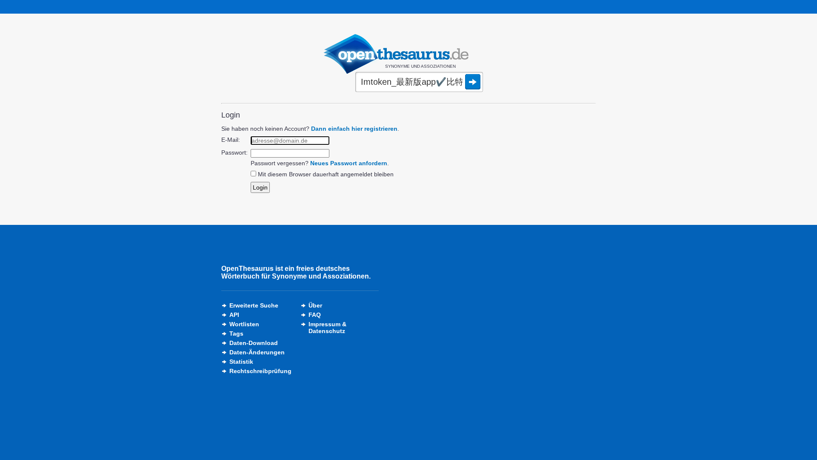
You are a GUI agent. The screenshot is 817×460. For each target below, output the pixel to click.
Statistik (241, 361)
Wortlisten (244, 324)
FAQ (315, 314)
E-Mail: (230, 139)
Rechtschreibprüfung (260, 371)
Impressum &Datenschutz (327, 327)
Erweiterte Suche (253, 305)
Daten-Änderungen (257, 352)
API (234, 314)
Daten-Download (253, 342)
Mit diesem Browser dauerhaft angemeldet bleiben (326, 174)
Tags (236, 333)
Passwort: (234, 152)
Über (315, 305)
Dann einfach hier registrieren (354, 128)
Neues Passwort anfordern (348, 163)
